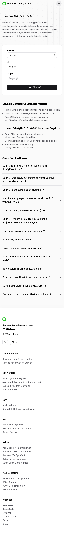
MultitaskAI (8, 505)
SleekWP (7, 512)
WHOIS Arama (9, 389)
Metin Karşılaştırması (13, 424)
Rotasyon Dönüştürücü (14, 459)
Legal (16, 334)
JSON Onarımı (9, 482)
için (8, 62)
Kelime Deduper (10, 432)
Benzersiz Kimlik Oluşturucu (16, 428)
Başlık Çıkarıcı (9, 405)
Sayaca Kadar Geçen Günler (17, 362)
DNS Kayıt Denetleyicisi (14, 378)
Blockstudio (8, 509)
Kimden (10, 50)
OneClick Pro (9, 516)
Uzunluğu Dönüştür (32, 87)
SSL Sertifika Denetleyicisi (16, 386)
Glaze (5, 524)
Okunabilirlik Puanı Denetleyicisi (19, 409)
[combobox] (32, 55)
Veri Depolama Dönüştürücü (17, 448)
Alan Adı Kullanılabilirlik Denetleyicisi (21, 382)
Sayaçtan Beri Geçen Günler (17, 359)
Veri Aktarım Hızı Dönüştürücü (17, 451)
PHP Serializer (9, 489)
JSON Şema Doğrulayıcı (14, 486)
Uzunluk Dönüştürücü (13, 455)
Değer (10, 74)
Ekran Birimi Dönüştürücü (15, 462)
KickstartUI (8, 520)
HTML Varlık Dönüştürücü (15, 478)
